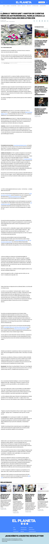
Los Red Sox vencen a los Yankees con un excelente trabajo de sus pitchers (41, 43)
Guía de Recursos (43, 5)
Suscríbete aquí (6, 63)
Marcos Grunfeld (38, 47)
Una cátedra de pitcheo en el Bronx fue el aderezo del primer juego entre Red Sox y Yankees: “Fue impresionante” (41, 90)
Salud (1, 11)
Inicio (4, 5)
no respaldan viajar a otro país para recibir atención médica (16, 327)
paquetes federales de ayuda (15, 196)
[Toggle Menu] (46, 2)
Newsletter (31, 527)
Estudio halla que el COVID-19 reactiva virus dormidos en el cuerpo (18, 497)
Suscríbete (42, 2)
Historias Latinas (35, 5)
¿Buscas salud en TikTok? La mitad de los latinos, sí (5, 496)
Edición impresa (31, 529)
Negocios (23, 5)
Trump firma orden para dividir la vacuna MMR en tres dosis (42, 497)
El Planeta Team (3, 20)
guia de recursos (38, 107)
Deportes (36, 39)
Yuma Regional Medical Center (20, 145)
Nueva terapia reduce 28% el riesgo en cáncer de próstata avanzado (29, 498)
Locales (8, 5)
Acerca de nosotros (32, 531)
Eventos (19, 5)
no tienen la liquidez (28, 159)
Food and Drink (13, 5)
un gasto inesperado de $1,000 (21, 240)
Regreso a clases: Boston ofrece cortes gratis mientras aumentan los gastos (41, 111)
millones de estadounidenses (20, 328)
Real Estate (29, 5)
